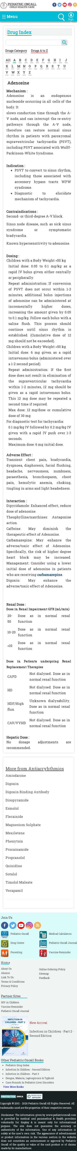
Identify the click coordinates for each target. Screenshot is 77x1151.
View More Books (13, 1086)
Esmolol (12, 808)
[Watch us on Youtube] (65, 4)
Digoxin (12, 784)
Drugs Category (16, 51)
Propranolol (15, 857)
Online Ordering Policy (52, 969)
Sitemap (44, 973)
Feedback (44, 978)
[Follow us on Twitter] (59, 4)
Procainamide (17, 849)
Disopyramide (17, 800)
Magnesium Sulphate (23, 825)
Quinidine (14, 866)
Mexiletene (15, 833)
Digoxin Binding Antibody (27, 792)
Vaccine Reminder (12, 1006)
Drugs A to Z (39, 51)
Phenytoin (14, 841)
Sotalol (11, 874)
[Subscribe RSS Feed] (75, 4)
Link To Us (7, 977)
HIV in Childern (10, 1002)
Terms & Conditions (13, 981)
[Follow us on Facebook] (54, 4)
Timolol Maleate (19, 882)
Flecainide (14, 816)
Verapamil (14, 890)
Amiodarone (16, 775)
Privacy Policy (9, 986)
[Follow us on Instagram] (70, 4)
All (8, 60)
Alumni (5, 973)
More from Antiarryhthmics (35, 768)
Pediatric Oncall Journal (15, 1011)
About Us (6, 968)
